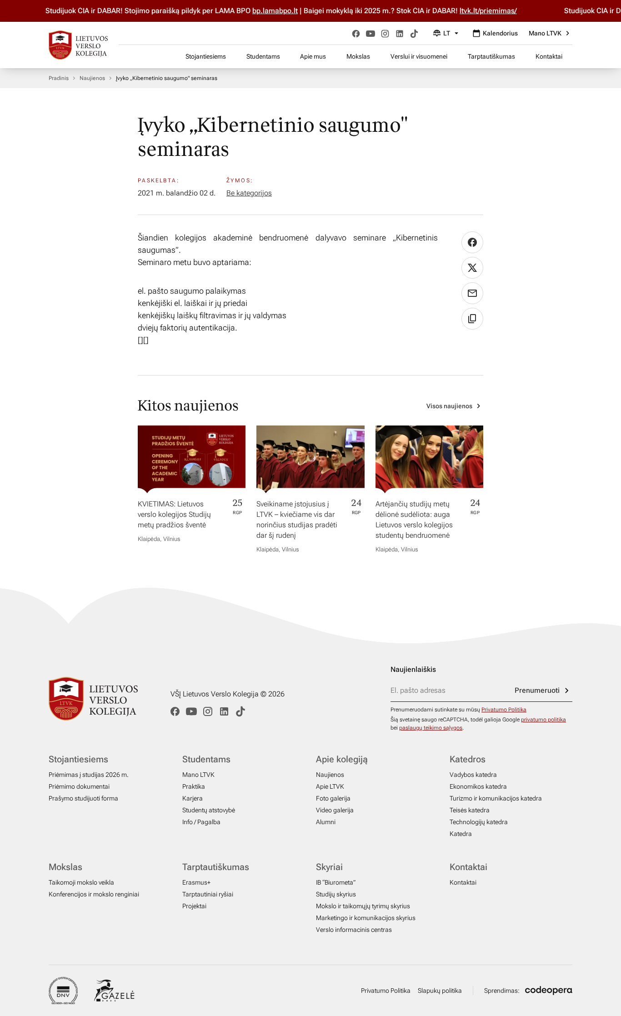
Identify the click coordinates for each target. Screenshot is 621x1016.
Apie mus (313, 56)
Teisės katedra (470, 810)
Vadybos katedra (473, 774)
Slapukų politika (440, 990)
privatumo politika (543, 719)
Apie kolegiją (342, 759)
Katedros (468, 759)
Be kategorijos (249, 193)
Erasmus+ (196, 882)
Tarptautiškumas (491, 56)
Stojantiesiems (205, 56)
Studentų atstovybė (208, 810)
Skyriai (329, 866)
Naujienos (92, 78)
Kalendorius (500, 33)
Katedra (461, 833)
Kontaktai (549, 56)
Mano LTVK (545, 33)
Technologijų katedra (479, 822)
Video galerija (335, 810)
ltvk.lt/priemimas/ (474, 10)
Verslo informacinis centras (354, 929)
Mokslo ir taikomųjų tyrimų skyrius (363, 906)
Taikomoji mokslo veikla (81, 882)
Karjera (192, 798)
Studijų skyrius (336, 894)
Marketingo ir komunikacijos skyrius (366, 917)
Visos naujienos (449, 406)
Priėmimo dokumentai (79, 786)
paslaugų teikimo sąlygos (430, 728)
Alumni (326, 822)
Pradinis (59, 78)
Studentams (263, 56)
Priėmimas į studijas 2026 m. (89, 774)
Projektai (194, 906)
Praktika (193, 786)
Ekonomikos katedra (478, 786)
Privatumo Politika (503, 709)
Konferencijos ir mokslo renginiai (94, 894)
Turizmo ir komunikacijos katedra (496, 798)
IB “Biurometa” (336, 882)
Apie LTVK (330, 786)
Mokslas (358, 56)
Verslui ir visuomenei (419, 56)
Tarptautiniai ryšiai (207, 894)
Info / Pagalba (201, 822)
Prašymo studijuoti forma (83, 798)
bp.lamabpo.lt (261, 10)
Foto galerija (333, 798)
